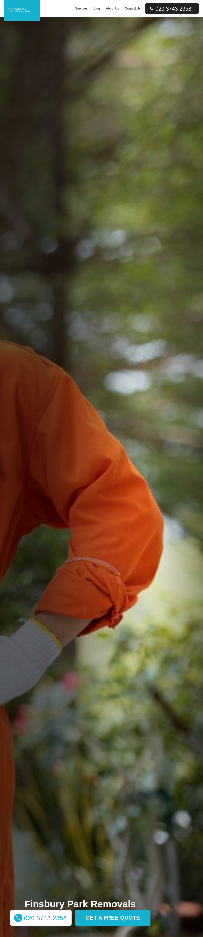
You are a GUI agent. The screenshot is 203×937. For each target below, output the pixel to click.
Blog (96, 8)
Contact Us (133, 8)
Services (81, 8)
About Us (112, 8)
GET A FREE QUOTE (112, 918)
